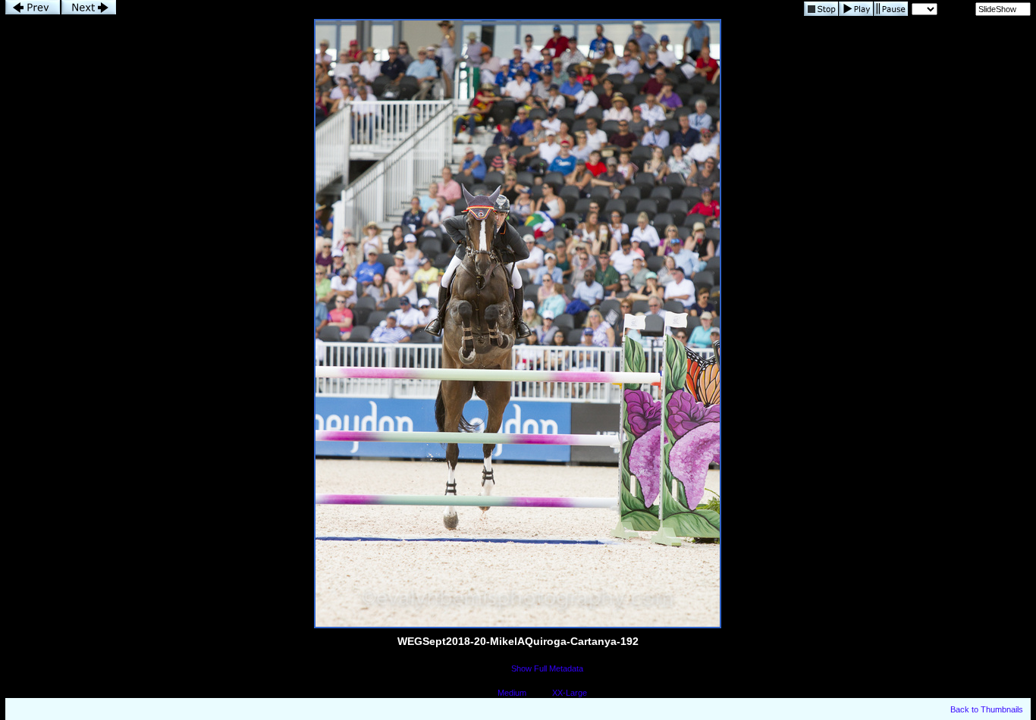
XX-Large (569, 692)
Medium (512, 692)
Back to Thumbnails (986, 709)
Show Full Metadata (547, 668)
